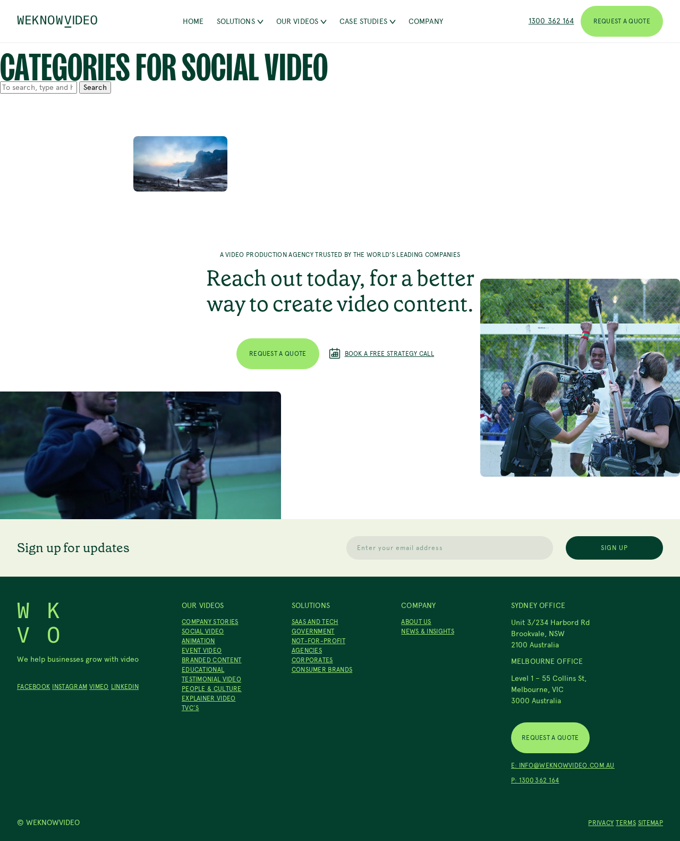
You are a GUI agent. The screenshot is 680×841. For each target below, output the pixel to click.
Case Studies (363, 21)
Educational (203, 669)
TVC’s (190, 708)
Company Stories (210, 622)
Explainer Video (209, 698)
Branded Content (212, 660)
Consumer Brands (322, 669)
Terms (626, 823)
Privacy (601, 823)
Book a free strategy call (390, 353)
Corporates (312, 660)
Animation (198, 641)
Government (313, 631)
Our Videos (297, 21)
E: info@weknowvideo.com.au (563, 765)
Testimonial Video (211, 679)
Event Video (202, 650)
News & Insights (427, 631)
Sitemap (650, 823)
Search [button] (95, 87)
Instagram (69, 686)
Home (193, 21)
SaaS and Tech (315, 622)
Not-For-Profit (318, 641)
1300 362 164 (551, 21)
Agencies (307, 650)
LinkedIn (125, 686)
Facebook (33, 686)
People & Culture (212, 689)
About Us (416, 622)
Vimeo (99, 686)
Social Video (203, 631)
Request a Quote (622, 21)
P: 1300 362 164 (535, 780)
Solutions (236, 21)
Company (426, 21)
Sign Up (614, 548)
